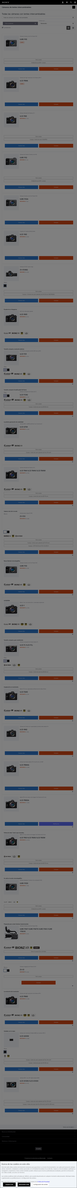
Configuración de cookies (40, 1184)
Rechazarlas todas (24, 1184)
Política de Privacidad (43, 1181)
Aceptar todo (9, 1184)
